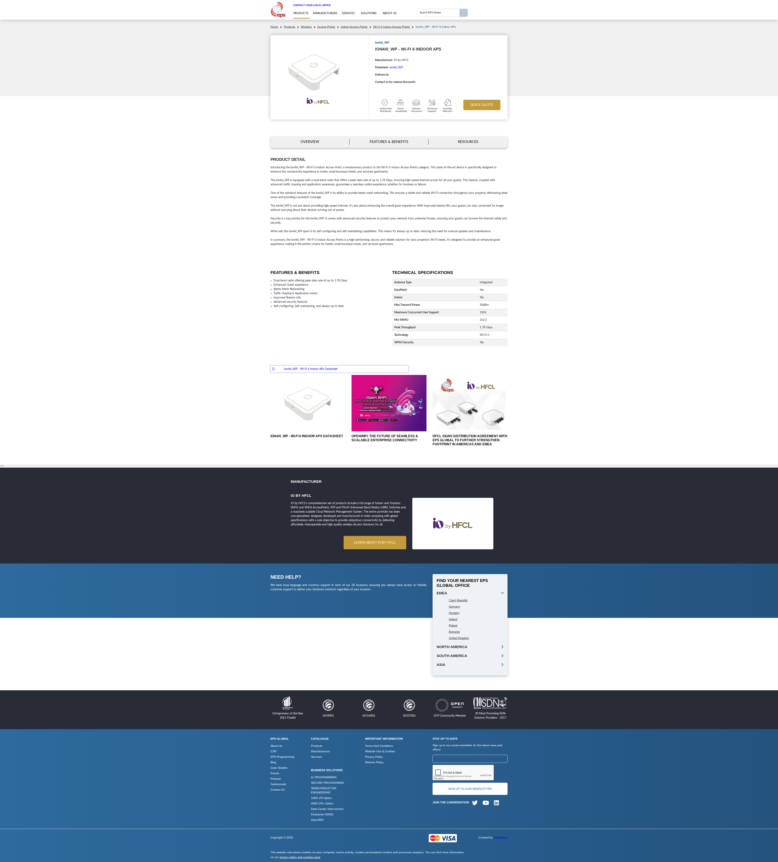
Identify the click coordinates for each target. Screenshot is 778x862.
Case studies (278, 767)
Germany (454, 606)
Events (274, 773)
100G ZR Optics (321, 798)
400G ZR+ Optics (322, 803)
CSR (273, 751)
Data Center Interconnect (327, 808)
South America (452, 656)
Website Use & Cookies (380, 751)
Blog (273, 762)
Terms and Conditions (379, 745)
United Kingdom (459, 638)
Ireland (453, 619)
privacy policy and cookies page (300, 857)
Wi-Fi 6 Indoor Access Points (391, 26)
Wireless (306, 26)
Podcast (275, 778)
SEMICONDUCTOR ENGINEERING (323, 790)
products (300, 13)
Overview (309, 142)
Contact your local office (312, 5)
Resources (468, 142)
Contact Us (277, 789)
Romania (454, 632)
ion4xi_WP (396, 67)
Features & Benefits (389, 142)
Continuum (501, 837)
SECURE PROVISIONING (327, 782)
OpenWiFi (317, 819)
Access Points (326, 26)
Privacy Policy (374, 756)
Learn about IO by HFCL (375, 542)
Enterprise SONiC (322, 814)
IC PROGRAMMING (324, 777)
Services (348, 13)
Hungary (454, 613)
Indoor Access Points (354, 26)
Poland (453, 625)
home (274, 26)
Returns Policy (374, 762)
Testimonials (278, 784)
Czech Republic (458, 600)
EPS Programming (282, 756)
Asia (441, 665)
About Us (390, 13)
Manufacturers (325, 13)
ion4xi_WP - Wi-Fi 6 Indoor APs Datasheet (311, 369)
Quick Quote (481, 104)
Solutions (369, 13)
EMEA (442, 593)
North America (452, 647)
